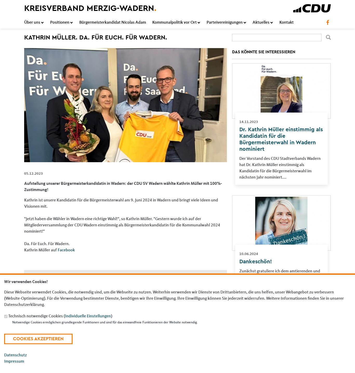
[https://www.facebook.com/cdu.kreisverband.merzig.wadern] (327, 22)
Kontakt (286, 23)
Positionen (59, 23)
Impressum (14, 361)
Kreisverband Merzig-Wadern (90, 8)
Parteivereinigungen (225, 23)
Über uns (32, 23)
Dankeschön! (255, 261)
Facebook (66, 250)
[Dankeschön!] (281, 198)
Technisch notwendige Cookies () (60, 317)
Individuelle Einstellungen (88, 317)
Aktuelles (261, 23)
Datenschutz (15, 355)
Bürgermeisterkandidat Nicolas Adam (112, 23)
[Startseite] (312, 7)
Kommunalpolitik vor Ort (174, 23)
